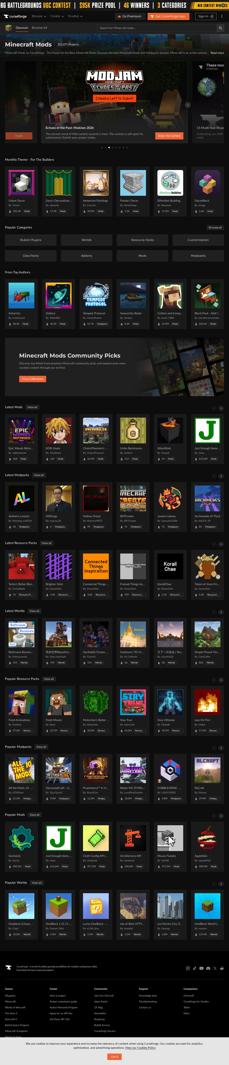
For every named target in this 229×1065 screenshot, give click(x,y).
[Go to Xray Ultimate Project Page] (170, 711)
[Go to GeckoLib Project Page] (21, 847)
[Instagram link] (188, 968)
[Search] (220, 28)
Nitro (186, 1013)
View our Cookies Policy (140, 1047)
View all (32, 407)
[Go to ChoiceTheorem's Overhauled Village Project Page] (95, 439)
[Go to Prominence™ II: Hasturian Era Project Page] (95, 779)
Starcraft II (11, 1019)
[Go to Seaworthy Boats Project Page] (133, 304)
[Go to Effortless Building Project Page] (170, 191)
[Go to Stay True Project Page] (133, 711)
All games (10, 996)
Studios (73, 16)
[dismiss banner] (223, 5)
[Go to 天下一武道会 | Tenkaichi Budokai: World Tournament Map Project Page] (170, 643)
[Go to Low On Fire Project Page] (207, 711)
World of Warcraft (15, 1007)
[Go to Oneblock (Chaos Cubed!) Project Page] (21, 915)
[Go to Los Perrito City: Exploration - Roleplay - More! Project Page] (170, 915)
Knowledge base (148, 996)
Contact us (145, 1007)
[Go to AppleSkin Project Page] (207, 847)
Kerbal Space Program (17, 1025)
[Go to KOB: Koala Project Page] (58, 439)
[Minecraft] (8, 28)
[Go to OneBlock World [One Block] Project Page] (207, 915)
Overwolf (189, 996)
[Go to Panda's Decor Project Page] (133, 191)
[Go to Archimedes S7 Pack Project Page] (207, 507)
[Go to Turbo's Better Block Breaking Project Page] (21, 575)
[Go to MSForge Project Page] (58, 507)
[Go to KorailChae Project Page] (170, 575)
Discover (22, 27)
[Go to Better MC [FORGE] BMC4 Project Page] (133, 779)
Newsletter (100, 1013)
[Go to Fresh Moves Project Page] (58, 711)
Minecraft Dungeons (16, 1031)
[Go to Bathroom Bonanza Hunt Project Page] (21, 643)
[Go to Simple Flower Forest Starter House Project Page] (207, 643)
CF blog (98, 1007)
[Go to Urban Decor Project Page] (21, 191)
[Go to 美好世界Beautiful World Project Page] (58, 643)
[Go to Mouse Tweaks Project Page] (170, 847)
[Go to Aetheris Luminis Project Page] (21, 507)
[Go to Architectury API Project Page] (133, 847)
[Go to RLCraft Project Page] (207, 779)
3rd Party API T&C (60, 1019)
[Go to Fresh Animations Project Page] (21, 711)
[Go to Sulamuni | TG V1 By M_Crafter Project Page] (133, 643)
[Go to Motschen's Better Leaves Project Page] (95, 711)
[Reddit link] (222, 968)
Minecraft (10, 1001)
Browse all (215, 227)
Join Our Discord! (104, 996)
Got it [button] (114, 1056)
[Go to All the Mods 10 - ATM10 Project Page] (21, 779)
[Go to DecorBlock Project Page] (207, 191)
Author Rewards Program (64, 1007)
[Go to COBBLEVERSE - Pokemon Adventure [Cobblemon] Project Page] (170, 779)
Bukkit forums (102, 1025)
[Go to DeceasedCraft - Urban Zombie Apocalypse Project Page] (58, 779)
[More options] (221, 16)
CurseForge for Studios (196, 1001)
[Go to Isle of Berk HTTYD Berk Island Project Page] (133, 915)
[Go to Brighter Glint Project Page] (58, 575)
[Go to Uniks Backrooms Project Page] (133, 439)
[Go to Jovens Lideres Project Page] (170, 507)
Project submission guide (63, 1001)
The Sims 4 (11, 1013)
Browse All (39, 27)
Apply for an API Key (61, 1013)
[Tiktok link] (195, 968)
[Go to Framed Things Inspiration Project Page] (133, 575)
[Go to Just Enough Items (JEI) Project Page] (207, 439)
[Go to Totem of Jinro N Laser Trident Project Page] (207, 575)
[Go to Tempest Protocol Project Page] (95, 304)
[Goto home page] (16, 16)
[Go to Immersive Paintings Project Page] (95, 191)
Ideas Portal (100, 1001)
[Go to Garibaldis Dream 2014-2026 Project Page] (95, 643)
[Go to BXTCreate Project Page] (133, 507)
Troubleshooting (148, 1001)
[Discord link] (208, 968)
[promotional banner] (114, 5)
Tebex (187, 1007)
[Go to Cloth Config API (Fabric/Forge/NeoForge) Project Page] (95, 847)
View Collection (160, 135)
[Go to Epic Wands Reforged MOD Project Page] (21, 439)
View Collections (32, 379)
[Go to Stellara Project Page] (58, 304)
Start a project (57, 996)
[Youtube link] (201, 968)
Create (55, 16)
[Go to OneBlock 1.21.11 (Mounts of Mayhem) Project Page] (58, 915)
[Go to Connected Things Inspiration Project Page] (95, 575)
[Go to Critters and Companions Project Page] (170, 304)
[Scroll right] (221, 408)
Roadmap (99, 1019)
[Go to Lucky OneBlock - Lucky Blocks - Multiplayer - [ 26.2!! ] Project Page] (95, 915)
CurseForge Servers (104, 1031)
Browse (37, 16)
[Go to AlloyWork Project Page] (170, 439)
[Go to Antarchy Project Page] (21, 304)
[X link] (215, 968)
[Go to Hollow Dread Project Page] (95, 507)
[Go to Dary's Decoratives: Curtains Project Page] (58, 191)
